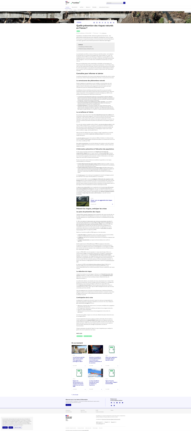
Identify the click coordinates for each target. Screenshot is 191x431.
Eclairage (75, 9)
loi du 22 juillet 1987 (104, 153)
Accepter (5, 427)
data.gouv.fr (113, 422)
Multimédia (94, 7)
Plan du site (100, 428)
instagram (117, 403)
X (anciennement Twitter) (114, 403)
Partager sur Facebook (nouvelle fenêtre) (105, 23)
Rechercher (124, 3)
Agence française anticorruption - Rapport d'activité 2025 (111, 382)
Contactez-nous (68, 410)
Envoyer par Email (100, 23)
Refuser (10, 427)
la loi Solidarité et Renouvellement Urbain (95, 264)
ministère (91, 93)
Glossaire (112, 410)
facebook (111, 403)
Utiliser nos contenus (84, 411)
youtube (123, 403)
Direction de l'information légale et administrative (110, 419)
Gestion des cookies (88, 428)
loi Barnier (108, 222)
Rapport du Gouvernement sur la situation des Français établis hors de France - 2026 (78, 383)
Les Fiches (81, 7)
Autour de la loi (74, 7)
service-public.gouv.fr (100, 423)
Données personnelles (81, 428)
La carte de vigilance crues (82, 138)
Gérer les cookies (18, 427)
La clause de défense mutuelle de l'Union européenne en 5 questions (94, 383)
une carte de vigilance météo (104, 124)
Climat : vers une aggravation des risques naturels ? (101, 200)
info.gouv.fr (107, 422)
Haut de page (75, 394)
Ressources (88, 7)
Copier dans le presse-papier (102, 23)
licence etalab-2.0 (84, 430)
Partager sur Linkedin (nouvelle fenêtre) (111, 23)
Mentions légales (95, 428)
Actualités (67, 7)
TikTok (114, 406)
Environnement (79, 336)
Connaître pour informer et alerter (85, 46)
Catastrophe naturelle (88, 336)
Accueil (67, 9)
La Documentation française (104, 7)
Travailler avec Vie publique (100, 411)
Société (78, 31)
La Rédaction (103, 33)
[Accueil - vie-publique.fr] (75, 2)
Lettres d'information (69, 411)
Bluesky (111, 406)
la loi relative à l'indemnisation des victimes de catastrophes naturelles (95, 221)
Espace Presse (83, 410)
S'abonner (68, 405)
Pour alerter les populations (82, 143)
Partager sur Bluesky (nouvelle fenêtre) (114, 23)
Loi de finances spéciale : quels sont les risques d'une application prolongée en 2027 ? (79, 359)
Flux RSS (97, 410)
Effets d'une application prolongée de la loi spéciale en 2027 (111, 359)
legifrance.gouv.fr (99, 422)
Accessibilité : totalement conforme (71, 428)
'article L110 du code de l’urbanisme (84, 214)
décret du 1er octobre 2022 (83, 187)
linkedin (120, 403)
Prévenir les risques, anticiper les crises (86, 48)
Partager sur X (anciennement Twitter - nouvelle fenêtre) (108, 23)
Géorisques (81, 175)
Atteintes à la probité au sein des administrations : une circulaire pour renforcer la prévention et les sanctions (95, 360)
